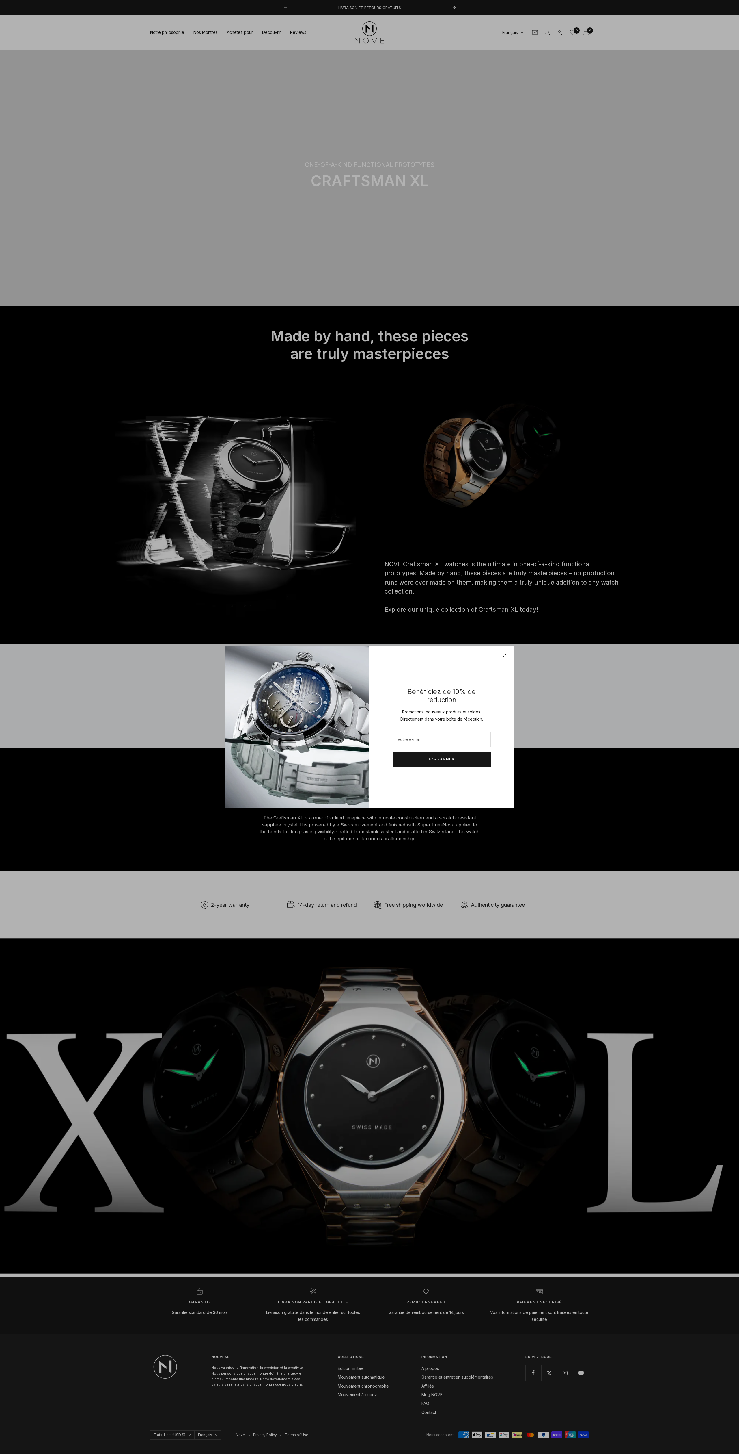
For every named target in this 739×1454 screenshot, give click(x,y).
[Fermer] (505, 655)
